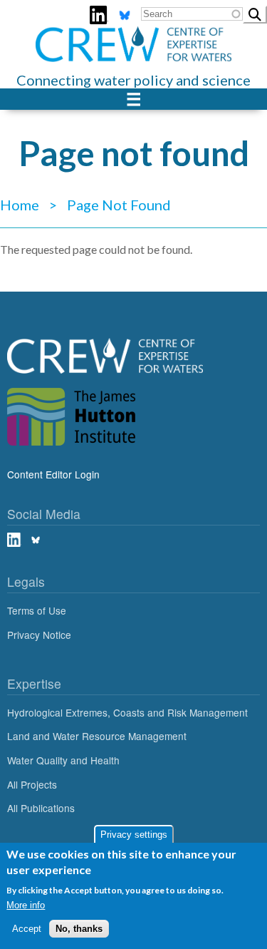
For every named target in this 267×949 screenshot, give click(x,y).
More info (25, 905)
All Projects (32, 784)
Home (19, 204)
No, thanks (79, 928)
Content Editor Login (53, 474)
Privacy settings (133, 834)
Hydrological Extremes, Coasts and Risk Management (127, 712)
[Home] (133, 35)
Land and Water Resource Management (97, 736)
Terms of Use (36, 610)
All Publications (41, 808)
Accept (26, 928)
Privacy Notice (39, 634)
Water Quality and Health (63, 760)
